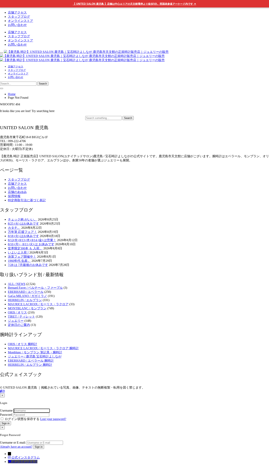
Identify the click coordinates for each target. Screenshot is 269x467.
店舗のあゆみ (17, 192)
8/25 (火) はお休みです (23, 223)
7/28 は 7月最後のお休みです (28, 265)
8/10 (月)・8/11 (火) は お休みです (31, 244)
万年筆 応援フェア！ (22, 232)
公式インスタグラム (25, 457)
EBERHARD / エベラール (26, 291)
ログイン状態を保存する (22, 419)
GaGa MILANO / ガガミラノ (27, 296)
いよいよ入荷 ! (18, 252)
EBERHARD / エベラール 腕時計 (31, 360)
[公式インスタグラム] (9, 457)
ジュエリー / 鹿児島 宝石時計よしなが (34, 356)
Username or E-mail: (13, 442)
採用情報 (14, 196)
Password (6, 414)
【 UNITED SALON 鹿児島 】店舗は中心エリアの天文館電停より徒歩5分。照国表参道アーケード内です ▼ (134, 3)
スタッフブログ (19, 16)
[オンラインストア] (10, 461)
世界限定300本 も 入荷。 (25, 248)
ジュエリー (16, 320)
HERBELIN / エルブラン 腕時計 (30, 364)
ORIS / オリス (17, 312)
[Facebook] (1, 391)
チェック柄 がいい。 (22, 219)
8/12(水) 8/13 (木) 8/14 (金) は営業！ (32, 240)
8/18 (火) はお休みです (23, 236)
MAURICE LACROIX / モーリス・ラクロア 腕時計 (43, 348)
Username (6, 410)
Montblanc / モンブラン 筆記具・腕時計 (35, 352)
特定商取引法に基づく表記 (27, 200)
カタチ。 (14, 227)
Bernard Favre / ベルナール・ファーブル (35, 287)
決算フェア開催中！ (22, 256)
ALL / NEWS (16, 284)
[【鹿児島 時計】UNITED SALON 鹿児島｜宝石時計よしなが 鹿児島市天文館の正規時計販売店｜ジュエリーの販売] (84, 56)
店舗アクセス (17, 12)
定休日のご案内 (19, 324)
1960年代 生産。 (19, 260)
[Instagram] (3, 391)
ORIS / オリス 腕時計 (22, 344)
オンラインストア (20, 20)
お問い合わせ (17, 25)
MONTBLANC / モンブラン (27, 308)
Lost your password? (53, 419)
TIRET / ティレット (21, 316)
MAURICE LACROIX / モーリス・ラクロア (38, 304)
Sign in (5, 423)
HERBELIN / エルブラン (25, 300)
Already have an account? (16, 446)
